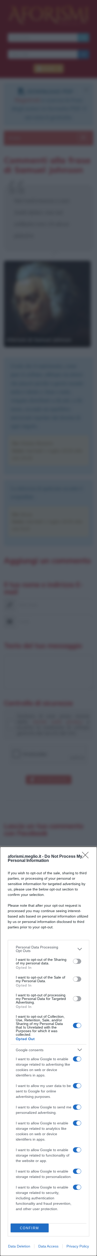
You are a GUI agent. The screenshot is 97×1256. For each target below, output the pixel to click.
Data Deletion (19, 1246)
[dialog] (48, 1051)
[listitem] (48, 949)
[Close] (87, 857)
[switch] (77, 961)
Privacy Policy (77, 1246)
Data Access (48, 1246)
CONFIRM (29, 1228)
